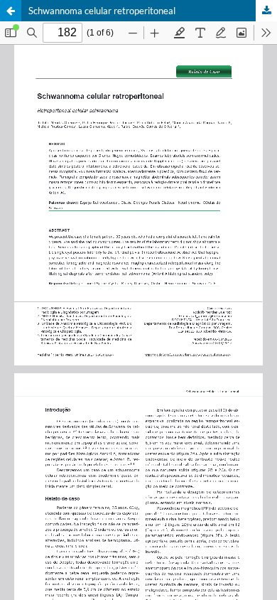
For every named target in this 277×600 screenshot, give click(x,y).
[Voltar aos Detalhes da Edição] (10, 10)
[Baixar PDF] (266, 10)
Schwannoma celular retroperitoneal (101, 10)
